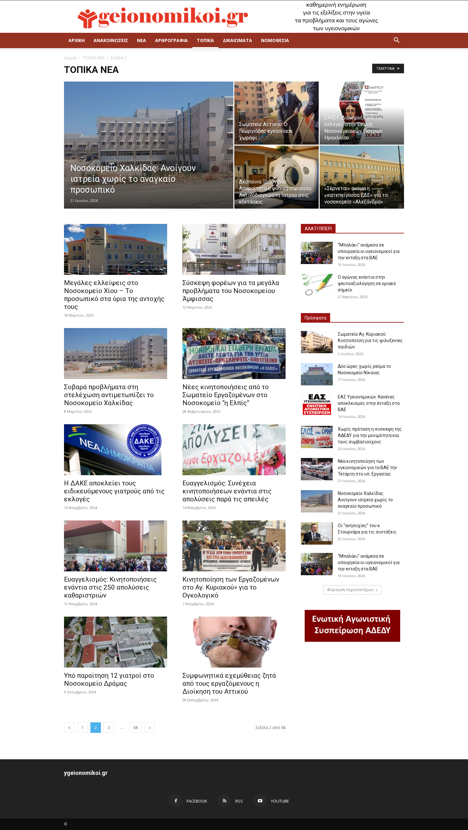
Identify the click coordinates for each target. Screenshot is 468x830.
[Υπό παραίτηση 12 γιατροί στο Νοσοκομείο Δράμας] (115, 642)
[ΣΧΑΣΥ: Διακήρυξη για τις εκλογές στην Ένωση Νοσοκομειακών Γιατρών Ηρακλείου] (362, 113)
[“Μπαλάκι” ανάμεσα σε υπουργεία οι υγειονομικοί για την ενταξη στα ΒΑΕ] (317, 253)
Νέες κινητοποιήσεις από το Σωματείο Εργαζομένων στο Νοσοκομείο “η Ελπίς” (225, 395)
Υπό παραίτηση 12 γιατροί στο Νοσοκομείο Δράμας (109, 679)
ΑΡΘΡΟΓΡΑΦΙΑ (171, 40)
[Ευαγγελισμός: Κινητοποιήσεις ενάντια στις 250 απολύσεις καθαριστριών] (115, 545)
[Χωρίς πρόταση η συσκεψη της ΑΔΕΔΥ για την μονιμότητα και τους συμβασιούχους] (317, 437)
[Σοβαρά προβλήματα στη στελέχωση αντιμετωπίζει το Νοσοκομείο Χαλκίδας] (115, 353)
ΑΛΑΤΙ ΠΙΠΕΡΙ (318, 228)
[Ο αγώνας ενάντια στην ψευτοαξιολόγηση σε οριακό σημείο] (317, 285)
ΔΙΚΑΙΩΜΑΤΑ (237, 40)
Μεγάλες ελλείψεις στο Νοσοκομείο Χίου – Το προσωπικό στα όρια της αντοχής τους (114, 295)
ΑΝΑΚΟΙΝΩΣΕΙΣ (111, 40)
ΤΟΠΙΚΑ (205, 40)
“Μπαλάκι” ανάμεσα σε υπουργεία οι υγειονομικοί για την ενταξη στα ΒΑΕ (369, 251)
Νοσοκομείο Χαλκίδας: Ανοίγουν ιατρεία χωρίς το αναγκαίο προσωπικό (365, 500)
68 (135, 727)
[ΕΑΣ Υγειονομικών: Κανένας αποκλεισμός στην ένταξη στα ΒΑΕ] (317, 405)
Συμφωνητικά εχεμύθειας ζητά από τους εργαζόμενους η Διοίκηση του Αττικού (229, 683)
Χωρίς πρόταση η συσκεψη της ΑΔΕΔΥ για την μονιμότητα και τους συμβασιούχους (370, 435)
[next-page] (149, 727)
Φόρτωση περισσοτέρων (350, 589)
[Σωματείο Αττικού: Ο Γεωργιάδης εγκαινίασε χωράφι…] (276, 113)
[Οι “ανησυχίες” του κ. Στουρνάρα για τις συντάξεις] (317, 533)
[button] (396, 41)
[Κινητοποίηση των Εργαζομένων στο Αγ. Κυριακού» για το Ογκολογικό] (234, 545)
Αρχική (70, 58)
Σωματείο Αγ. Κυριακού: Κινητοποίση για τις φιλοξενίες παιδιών (370, 340)
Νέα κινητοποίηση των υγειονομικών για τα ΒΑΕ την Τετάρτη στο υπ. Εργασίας (367, 467)
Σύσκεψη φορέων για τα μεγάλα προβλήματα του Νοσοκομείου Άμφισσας (230, 291)
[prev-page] (69, 727)
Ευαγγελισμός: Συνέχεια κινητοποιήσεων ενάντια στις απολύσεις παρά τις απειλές (227, 491)
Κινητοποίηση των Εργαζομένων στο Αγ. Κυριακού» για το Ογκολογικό (230, 587)
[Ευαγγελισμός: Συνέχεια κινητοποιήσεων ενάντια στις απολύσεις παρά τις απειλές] (234, 449)
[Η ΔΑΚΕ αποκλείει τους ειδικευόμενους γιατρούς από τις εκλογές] (115, 449)
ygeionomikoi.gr (86, 772)
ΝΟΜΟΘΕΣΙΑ (275, 40)
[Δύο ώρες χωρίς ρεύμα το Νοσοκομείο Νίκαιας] (317, 374)
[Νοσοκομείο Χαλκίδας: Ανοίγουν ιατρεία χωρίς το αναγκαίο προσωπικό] (148, 151)
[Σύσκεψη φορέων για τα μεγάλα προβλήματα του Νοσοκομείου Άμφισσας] (234, 249)
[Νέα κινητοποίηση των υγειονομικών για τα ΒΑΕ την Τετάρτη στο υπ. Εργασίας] (317, 469)
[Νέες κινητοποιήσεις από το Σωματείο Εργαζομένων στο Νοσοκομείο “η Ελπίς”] (234, 353)
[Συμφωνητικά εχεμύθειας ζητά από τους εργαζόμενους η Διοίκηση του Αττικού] (234, 642)
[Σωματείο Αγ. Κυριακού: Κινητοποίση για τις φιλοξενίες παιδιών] (317, 342)
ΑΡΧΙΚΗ (76, 40)
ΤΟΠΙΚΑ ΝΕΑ (94, 58)
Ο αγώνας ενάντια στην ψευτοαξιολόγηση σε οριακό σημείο (367, 283)
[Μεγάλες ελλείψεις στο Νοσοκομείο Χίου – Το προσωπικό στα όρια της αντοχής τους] (115, 249)
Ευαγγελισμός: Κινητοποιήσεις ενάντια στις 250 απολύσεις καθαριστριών (110, 587)
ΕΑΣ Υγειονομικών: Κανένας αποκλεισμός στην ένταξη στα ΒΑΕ (369, 403)
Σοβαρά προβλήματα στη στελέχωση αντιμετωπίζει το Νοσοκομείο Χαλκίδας (109, 395)
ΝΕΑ (141, 40)
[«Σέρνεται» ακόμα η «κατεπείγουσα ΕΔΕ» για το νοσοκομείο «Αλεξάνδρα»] (362, 177)
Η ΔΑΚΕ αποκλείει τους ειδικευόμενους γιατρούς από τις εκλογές (114, 491)
